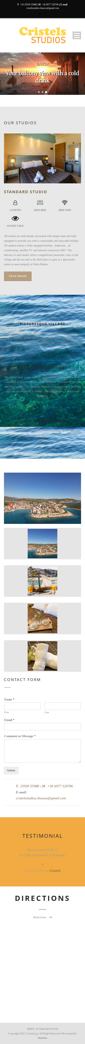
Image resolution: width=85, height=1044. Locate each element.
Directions (39, 917)
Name (9, 699)
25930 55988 (29, 786)
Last (46, 712)
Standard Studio (25, 191)
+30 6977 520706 (50, 4)
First (6, 712)
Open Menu (77, 35)
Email (9, 720)
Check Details (18, 275)
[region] (42, 73)
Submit (11, 770)
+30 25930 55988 (28, 4)
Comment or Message (20, 736)
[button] (39, 92)
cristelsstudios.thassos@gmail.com (42, 8)
